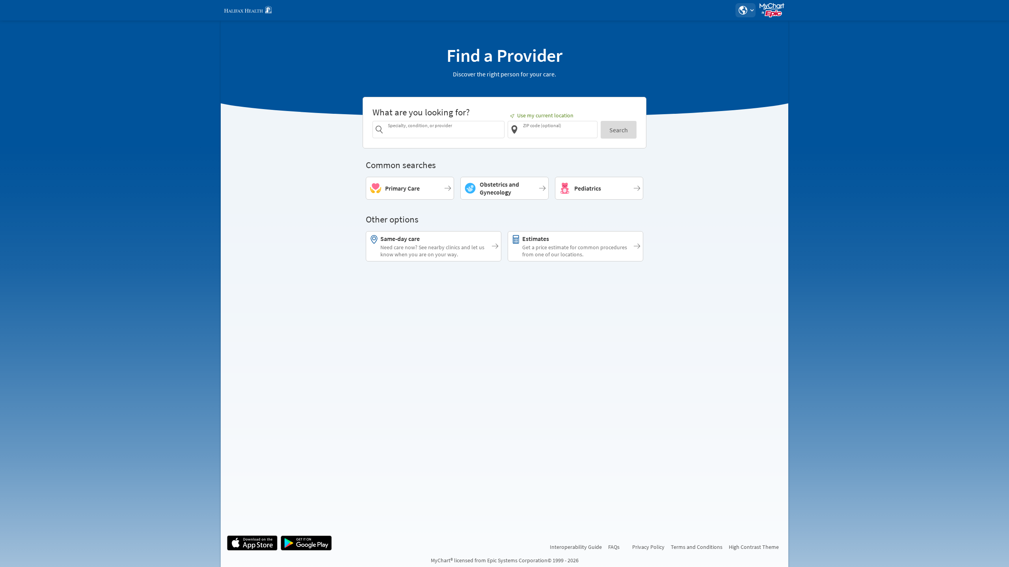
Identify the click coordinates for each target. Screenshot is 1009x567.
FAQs (614, 546)
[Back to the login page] (248, 10)
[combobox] (444, 129)
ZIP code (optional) (542, 125)
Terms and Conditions (696, 546)
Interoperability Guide (576, 546)
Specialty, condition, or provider (420, 125)
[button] (745, 10)
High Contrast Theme (754, 546)
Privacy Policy (648, 546)
